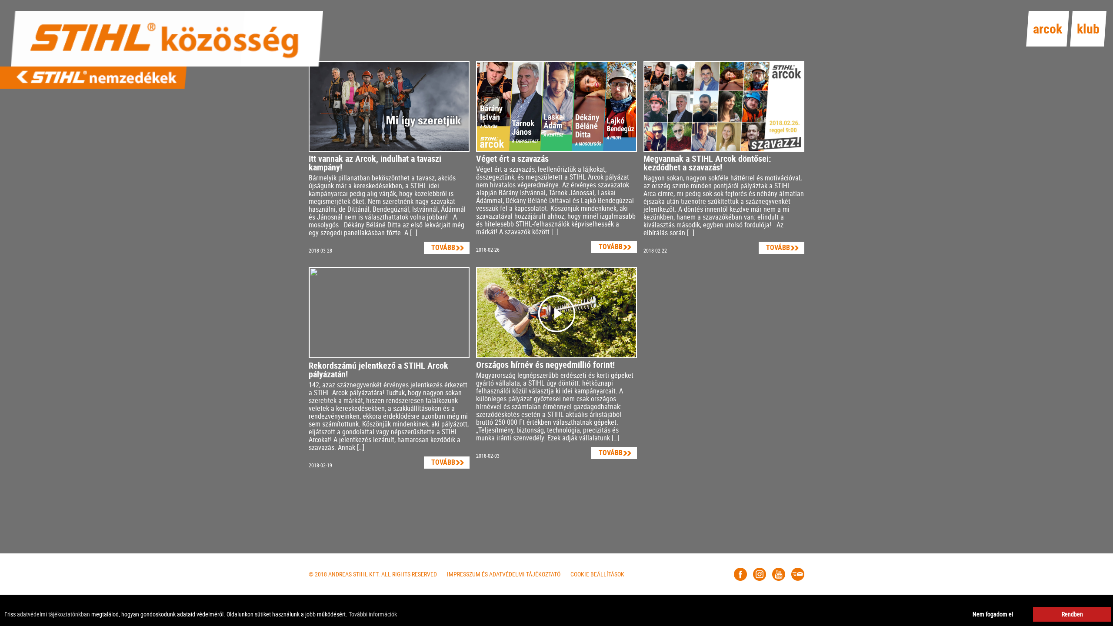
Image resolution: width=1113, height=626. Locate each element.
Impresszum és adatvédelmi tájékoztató (503, 574)
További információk (373, 614)
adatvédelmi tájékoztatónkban (53, 614)
